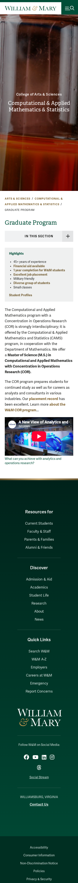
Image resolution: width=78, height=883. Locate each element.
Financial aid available (29, 266)
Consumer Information (39, 855)
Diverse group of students (31, 283)
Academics (39, 587)
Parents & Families (39, 539)
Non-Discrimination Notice (39, 863)
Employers (39, 667)
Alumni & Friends (39, 547)
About (39, 611)
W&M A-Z (39, 659)
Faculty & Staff (39, 531)
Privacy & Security (39, 879)
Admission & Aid (39, 579)
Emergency (39, 683)
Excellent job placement (30, 274)
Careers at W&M (39, 675)
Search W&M (39, 651)
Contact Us (39, 804)
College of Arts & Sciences (39, 94)
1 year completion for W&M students (39, 270)
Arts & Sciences (17, 198)
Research (39, 603)
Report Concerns (39, 691)
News (39, 619)
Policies (39, 871)
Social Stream (39, 777)
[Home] (30, 8)
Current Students (39, 523)
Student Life (39, 595)
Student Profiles (20, 295)
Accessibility (39, 847)
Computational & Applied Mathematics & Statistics (39, 106)
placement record (43, 399)
